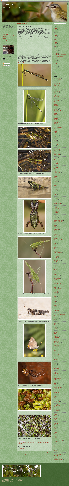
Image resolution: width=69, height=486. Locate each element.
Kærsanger (55, 248)
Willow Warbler (56, 455)
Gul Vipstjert (56, 175)
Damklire (55, 131)
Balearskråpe (56, 97)
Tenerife (55, 432)
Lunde (55, 265)
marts (57, 66)
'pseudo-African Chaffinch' (58, 79)
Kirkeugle (55, 233)
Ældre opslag (49, 452)
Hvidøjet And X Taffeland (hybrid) (59, 213)
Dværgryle (55, 141)
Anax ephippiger (56, 92)
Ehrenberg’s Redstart (57, 149)
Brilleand (55, 117)
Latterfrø (34, 442)
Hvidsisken (55, 207)
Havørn (55, 190)
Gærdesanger (56, 181)
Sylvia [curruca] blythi (57, 422)
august (57, 53)
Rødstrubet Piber (56, 341)
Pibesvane (55, 315)
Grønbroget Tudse (57, 166)
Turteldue (55, 442)
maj (56, 63)
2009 (56, 70)
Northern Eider (56, 302)
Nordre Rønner (56, 300)
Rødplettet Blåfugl (56, 337)
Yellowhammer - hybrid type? (58, 459)
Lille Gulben (56, 257)
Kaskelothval (56, 230)
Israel (55, 225)
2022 (56, 29)
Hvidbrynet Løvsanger (57, 203)
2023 (56, 28)
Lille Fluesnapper (56, 256)
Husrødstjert (56, 198)
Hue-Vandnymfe (56, 195)
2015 (56, 39)
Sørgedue (55, 428)
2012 (56, 43)
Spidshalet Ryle (56, 392)
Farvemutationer (56, 155)
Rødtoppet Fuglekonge (57, 342)
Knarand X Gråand (57, 235)
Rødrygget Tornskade (57, 338)
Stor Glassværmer (57, 401)
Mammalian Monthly (57, 275)
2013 (56, 42)
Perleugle (55, 311)
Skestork (55, 358)
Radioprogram (56, 322)
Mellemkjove (56, 287)
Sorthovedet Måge (57, 379)
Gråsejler (55, 171)
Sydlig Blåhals (56, 420)
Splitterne (55, 393)
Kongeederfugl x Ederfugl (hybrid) (59, 239)
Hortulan (55, 194)
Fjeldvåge (55, 158)
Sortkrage (55, 383)
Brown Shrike (56, 119)
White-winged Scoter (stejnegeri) (59, 454)
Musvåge (55, 293)
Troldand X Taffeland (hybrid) (58, 440)
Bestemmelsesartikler (57, 100)
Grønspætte (56, 167)
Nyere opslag (19, 452)
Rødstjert (55, 340)
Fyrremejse (55, 164)
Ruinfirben (55, 328)
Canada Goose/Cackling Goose (58, 127)
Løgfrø (55, 270)
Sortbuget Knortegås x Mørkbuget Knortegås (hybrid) (59, 375)
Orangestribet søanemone (58, 309)
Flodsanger (55, 159)
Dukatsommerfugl (56, 137)
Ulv (54, 445)
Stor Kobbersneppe (57, 405)
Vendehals (55, 449)
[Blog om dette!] (21, 441)
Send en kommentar (22, 448)
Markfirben (55, 279)
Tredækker (55, 437)
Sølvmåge (55, 427)
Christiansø (56, 128)
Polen (55, 319)
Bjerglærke (55, 101)
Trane (55, 436)
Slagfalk (55, 363)
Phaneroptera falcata (46, 442)
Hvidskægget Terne (57, 208)
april (56, 64)
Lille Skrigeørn (56, 262)
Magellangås (56, 273)
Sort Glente (56, 369)
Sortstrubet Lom (56, 388)
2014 (56, 40)
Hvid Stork (55, 202)
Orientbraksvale (56, 310)
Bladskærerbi (56, 105)
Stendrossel (56, 396)
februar (57, 67)
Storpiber (55, 414)
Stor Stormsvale (56, 409)
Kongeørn (55, 242)
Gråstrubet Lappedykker (57, 172)
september (57, 51)
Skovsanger (56, 360)
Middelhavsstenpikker (57, 288)
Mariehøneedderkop (57, 278)
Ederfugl (55, 148)
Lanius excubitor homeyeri (58, 252)
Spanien (55, 391)
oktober (57, 50)
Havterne (55, 189)
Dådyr (55, 145)
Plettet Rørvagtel (56, 318)
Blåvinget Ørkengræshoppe (25, 442)
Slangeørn (55, 364)
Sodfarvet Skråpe (56, 368)
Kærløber (55, 247)
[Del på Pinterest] (24, 441)
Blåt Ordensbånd (56, 108)
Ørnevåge (55, 460)
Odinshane (55, 306)
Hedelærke (55, 193)
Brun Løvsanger (56, 122)
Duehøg (55, 136)
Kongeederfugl (56, 238)
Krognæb (55, 243)
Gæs (55, 184)
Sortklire (55, 382)
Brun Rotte (55, 123)
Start (34, 452)
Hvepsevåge (56, 199)
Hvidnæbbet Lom (56, 204)
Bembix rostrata (56, 99)
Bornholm (31, 442)
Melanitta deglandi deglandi (58, 283)
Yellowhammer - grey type (58, 458)
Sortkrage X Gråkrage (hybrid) (58, 384)
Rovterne (55, 327)
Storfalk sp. (56, 413)
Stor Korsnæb (56, 406)
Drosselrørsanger (56, 135)
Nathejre (55, 296)
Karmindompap (56, 229)
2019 (56, 33)
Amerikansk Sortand (57, 91)
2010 (56, 46)
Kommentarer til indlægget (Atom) (25, 454)
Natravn (55, 297)
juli (56, 60)
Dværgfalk (55, 139)
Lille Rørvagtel (56, 261)
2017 (56, 36)
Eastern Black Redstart (57, 146)
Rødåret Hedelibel (56, 345)
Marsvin (55, 282)
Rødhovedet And (56, 336)
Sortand (55, 372)
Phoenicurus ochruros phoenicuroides (59, 314)
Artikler (55, 95)
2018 (56, 35)
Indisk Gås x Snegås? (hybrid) (58, 221)
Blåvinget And (56, 109)
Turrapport (55, 441)
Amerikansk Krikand (57, 83)
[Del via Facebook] (23, 441)
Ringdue (55, 324)
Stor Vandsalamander (57, 411)
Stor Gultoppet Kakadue (57, 402)
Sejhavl (55, 350)
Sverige (55, 419)
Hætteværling (56, 217)
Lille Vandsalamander (57, 264)
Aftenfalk (55, 80)
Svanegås (55, 418)
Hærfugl (55, 216)
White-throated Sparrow (57, 451)
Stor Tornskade (56, 410)
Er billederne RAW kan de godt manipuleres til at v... (7, 40)
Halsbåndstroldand (57, 186)
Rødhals (55, 333)
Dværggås (55, 140)
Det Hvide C (56, 132)
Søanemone (56, 423)
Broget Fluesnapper (57, 118)
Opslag (5, 63)
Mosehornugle (56, 291)
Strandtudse (56, 415)
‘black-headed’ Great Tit (57, 78)
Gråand (55, 168)
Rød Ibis (55, 332)
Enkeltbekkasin (56, 150)
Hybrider (55, 215)
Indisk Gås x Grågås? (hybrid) (58, 220)
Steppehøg (55, 397)
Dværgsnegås (56, 144)
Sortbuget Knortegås (57, 373)
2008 (56, 72)
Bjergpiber (55, 104)
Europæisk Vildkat (57, 154)
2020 (56, 32)
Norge (55, 301)
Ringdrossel (56, 323)
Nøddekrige (56, 305)
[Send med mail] (20, 441)
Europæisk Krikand (57, 153)
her (18, 62)
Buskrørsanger (56, 126)
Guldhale (55, 176)
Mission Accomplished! (59, 56)
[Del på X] (22, 441)
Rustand (55, 329)
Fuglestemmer (56, 163)
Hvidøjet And (56, 212)
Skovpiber (55, 359)
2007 (56, 73)
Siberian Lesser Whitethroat (58, 351)
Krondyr (55, 244)
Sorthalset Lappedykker (57, 378)
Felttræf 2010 (56, 157)
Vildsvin (55, 450)
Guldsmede (56, 177)
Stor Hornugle (56, 404)
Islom (55, 224)
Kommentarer (6, 65)
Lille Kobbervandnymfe (39, 442)
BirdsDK (8, 5)
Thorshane (55, 433)
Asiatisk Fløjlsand (56, 96)
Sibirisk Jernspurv (56, 354)
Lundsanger (56, 266)
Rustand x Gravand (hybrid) (58, 331)
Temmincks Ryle (56, 431)
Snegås (55, 367)
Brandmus (55, 114)
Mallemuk (55, 274)
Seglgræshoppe (20, 443)
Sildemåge (55, 355)
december (57, 47)
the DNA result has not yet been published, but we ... (7, 34)
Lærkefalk (55, 269)
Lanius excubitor (56, 251)
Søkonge (55, 424)
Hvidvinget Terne (56, 211)
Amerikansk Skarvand (57, 90)
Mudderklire (56, 292)
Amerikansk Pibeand (57, 86)
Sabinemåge (56, 346)
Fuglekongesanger (57, 162)
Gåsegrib (55, 185)
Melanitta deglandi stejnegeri (58, 284)
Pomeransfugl (56, 320)
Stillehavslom (56, 400)
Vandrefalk (55, 446)
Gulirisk (55, 180)
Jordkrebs (55, 226)
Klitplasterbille (56, 234)
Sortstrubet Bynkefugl (57, 387)
